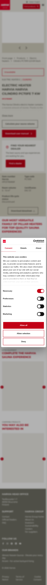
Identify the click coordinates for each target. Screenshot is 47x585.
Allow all (23, 325)
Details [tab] (23, 248)
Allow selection (23, 333)
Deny (23, 341)
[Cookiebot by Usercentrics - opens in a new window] (33, 241)
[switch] (40, 299)
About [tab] (38, 248)
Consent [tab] (8, 248)
